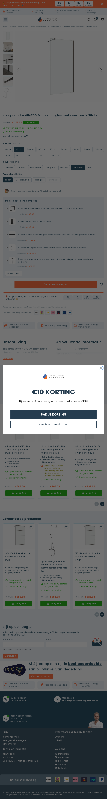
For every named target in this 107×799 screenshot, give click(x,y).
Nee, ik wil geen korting (54, 424)
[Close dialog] (101, 368)
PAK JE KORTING (53, 414)
